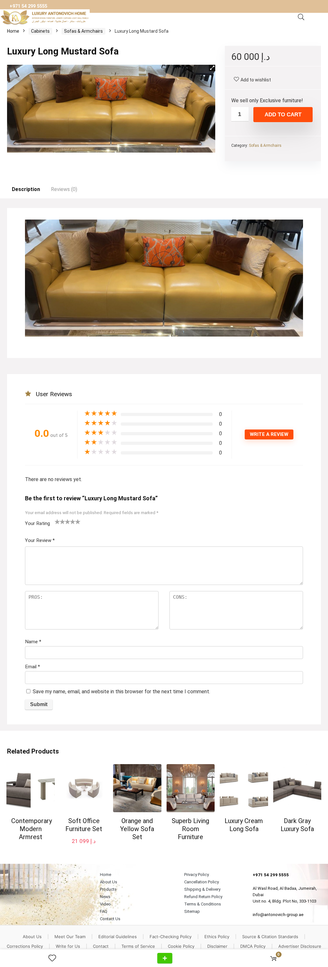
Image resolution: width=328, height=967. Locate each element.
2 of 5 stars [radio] (60, 521)
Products (108, 889)
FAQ (103, 911)
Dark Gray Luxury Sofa (297, 825)
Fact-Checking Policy (171, 936)
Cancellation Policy (201, 881)
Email (32, 667)
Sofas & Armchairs (83, 31)
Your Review (40, 540)
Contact (101, 946)
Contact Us (110, 918)
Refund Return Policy (203, 896)
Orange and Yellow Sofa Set (137, 829)
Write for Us (68, 946)
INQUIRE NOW (164, 958)
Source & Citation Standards (270, 936)
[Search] (301, 17)
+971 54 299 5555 (28, 6)
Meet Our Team (70, 936)
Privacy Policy (196, 874)
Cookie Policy (181, 946)
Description (26, 189)
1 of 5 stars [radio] (57, 521)
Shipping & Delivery (202, 889)
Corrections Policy (25, 946)
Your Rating (37, 523)
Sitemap (192, 911)
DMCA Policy (253, 946)
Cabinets (40, 31)
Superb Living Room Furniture (190, 829)
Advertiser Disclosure (299, 946)
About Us (108, 881)
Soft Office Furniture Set (83, 825)
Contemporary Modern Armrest (31, 829)
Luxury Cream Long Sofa (244, 825)
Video (105, 904)
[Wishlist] (54, 958)
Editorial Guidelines (117, 936)
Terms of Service (138, 946)
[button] (212, 68)
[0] (273, 958)
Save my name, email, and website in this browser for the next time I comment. (121, 691)
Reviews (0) (64, 189)
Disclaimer (217, 946)
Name (33, 642)
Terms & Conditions (202, 904)
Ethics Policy (216, 936)
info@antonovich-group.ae (278, 914)
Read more (30, 849)
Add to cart (283, 115)
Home (13, 31)
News (105, 896)
